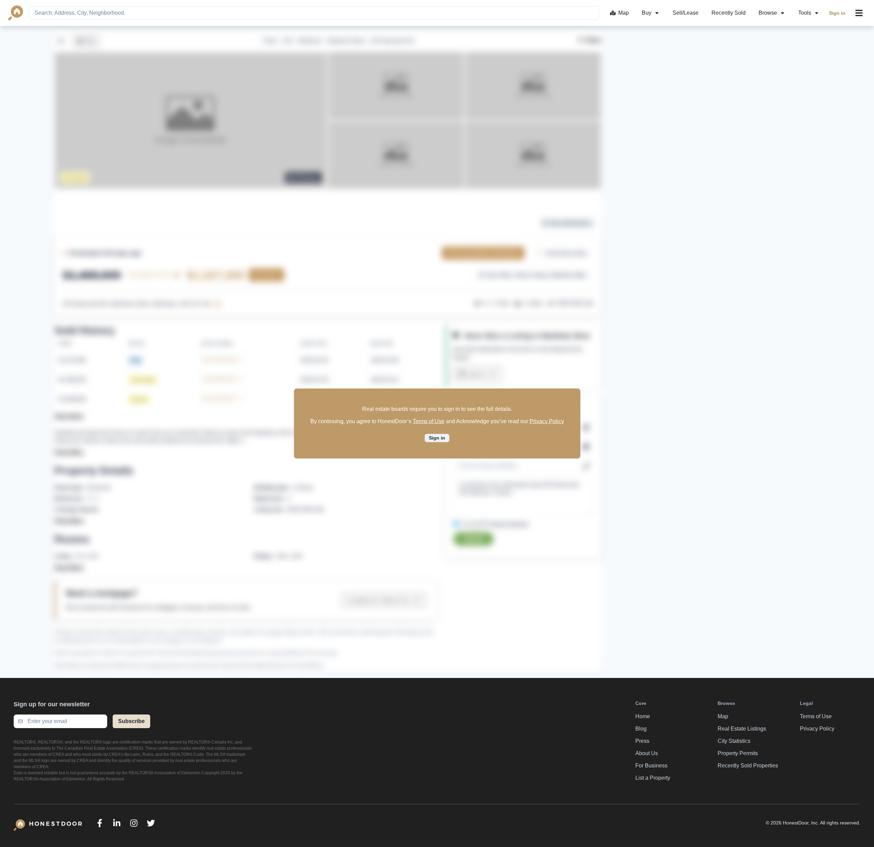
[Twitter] (151, 823)
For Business (651, 765)
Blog (641, 729)
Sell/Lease (686, 13)
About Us (646, 753)
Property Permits (738, 753)
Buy (646, 13)
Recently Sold (728, 13)
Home (642, 716)
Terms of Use (429, 421)
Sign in (837, 13)
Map (623, 13)
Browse (768, 13)
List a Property (652, 778)
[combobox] (314, 13)
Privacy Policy (547, 421)
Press (642, 741)
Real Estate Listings (742, 729)
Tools (804, 13)
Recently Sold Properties (748, 765)
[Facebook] (100, 823)
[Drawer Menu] (859, 13)
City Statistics (734, 741)
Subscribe (131, 721)
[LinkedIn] (117, 823)
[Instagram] (134, 823)
